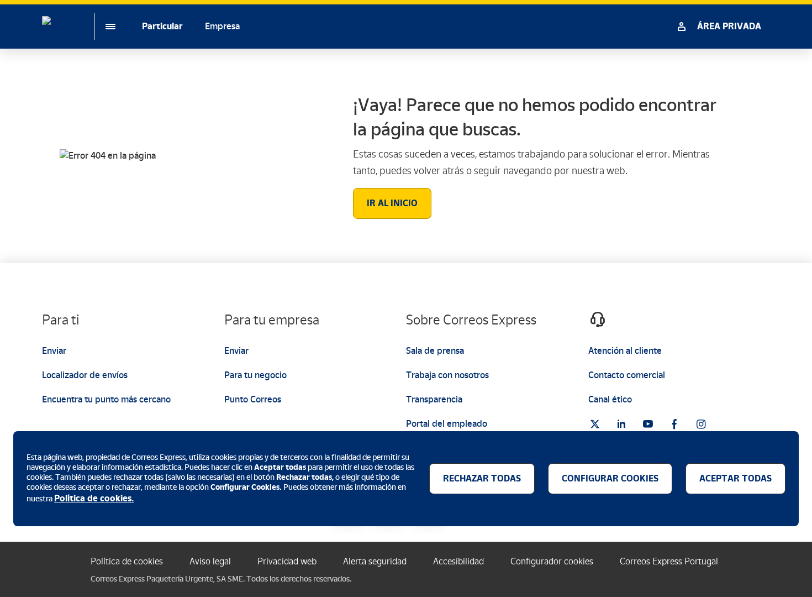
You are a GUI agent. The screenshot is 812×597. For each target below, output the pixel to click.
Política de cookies (127, 561)
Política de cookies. (94, 498)
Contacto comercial (626, 375)
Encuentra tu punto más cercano (106, 399)
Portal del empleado (446, 423)
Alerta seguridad (375, 561)
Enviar (54, 350)
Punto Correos (252, 399)
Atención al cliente (625, 350)
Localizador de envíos (85, 375)
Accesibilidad (458, 561)
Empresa (222, 26)
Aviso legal (210, 561)
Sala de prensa (435, 350)
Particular (162, 26)
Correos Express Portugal (669, 561)
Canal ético (610, 399)
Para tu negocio (255, 375)
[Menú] (101, 26)
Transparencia (434, 399)
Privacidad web (287, 561)
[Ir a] (595, 424)
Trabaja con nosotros (447, 375)
